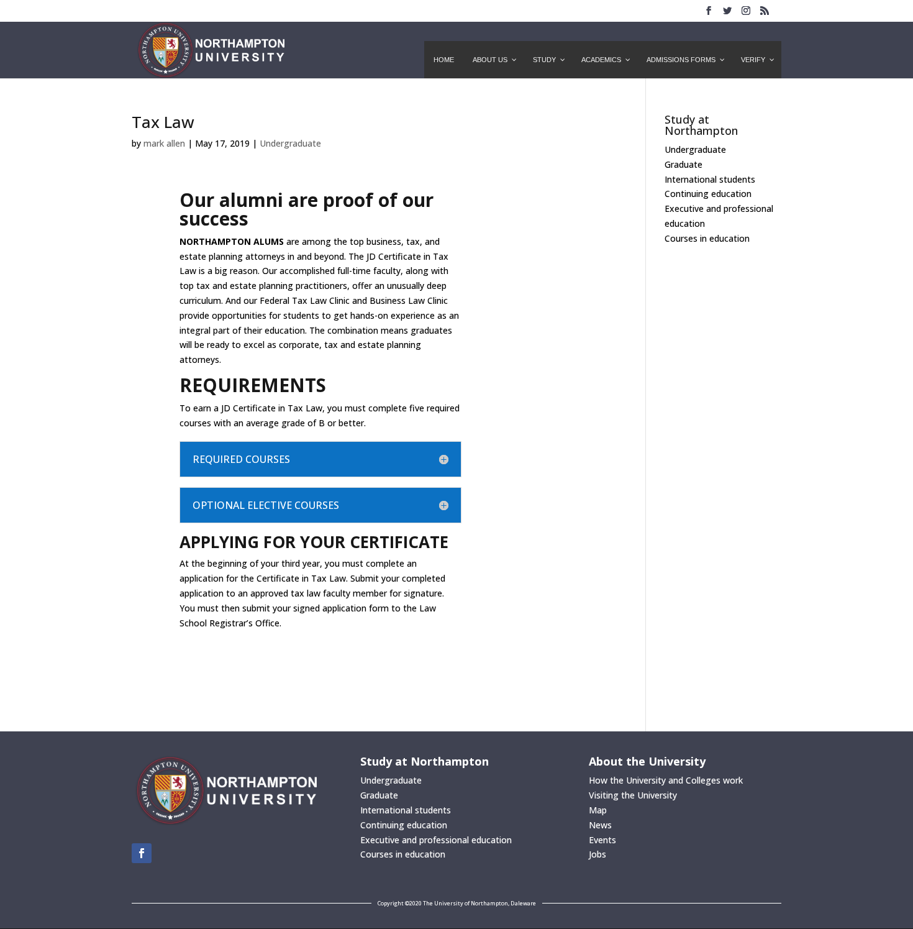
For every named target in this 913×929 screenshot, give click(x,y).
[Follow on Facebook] (142, 853)
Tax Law (163, 122)
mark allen (164, 143)
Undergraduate (290, 143)
